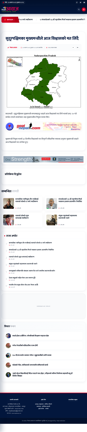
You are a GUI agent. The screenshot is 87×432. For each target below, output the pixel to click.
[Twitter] (80, 2)
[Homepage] (10, 9)
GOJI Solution (61, 421)
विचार (9, 326)
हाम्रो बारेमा (41, 409)
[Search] (79, 9)
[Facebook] (76, 2)
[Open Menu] (84, 9)
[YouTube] (84, 2)
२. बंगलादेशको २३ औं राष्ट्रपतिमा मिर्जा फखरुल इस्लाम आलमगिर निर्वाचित (60, 19)
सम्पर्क (47, 409)
